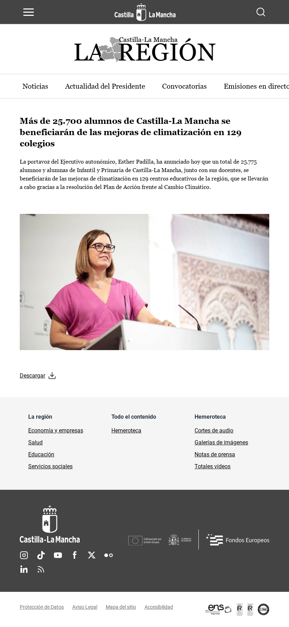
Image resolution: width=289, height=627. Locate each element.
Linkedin (24, 569)
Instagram (24, 555)
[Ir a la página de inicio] (145, 12)
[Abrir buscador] (260, 12)
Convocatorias (184, 86)
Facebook (74, 555)
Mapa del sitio (121, 607)
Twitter (91, 555)
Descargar (32, 375)
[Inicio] (74, 524)
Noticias (35, 86)
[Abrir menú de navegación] (28, 12)
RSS (40, 569)
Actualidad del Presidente (105, 86)
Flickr (108, 555)
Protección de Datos (42, 607)
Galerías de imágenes (221, 442)
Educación (41, 454)
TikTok (40, 555)
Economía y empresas (55, 430)
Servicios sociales (50, 466)
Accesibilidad (158, 607)
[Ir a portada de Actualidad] (144, 51)
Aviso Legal (84, 607)
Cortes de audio (214, 430)
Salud (35, 442)
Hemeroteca (126, 430)
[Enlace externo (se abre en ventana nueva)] (236, 609)
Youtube (57, 555)
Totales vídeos (212, 466)
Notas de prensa (215, 454)
